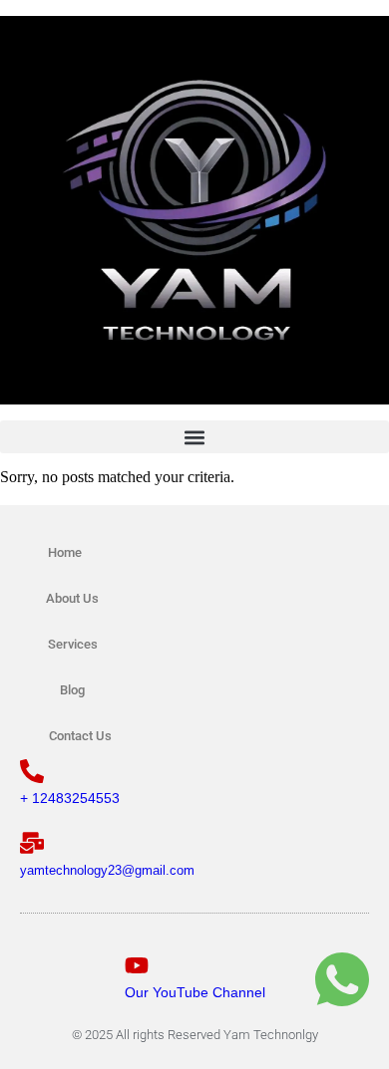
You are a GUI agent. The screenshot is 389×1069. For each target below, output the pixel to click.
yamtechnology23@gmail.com (107, 870)
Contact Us (80, 735)
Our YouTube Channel (195, 992)
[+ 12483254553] (32, 771)
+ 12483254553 (70, 798)
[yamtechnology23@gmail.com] (32, 843)
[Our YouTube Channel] (137, 965)
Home (65, 552)
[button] (194, 436)
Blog (72, 689)
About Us (72, 598)
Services (73, 644)
